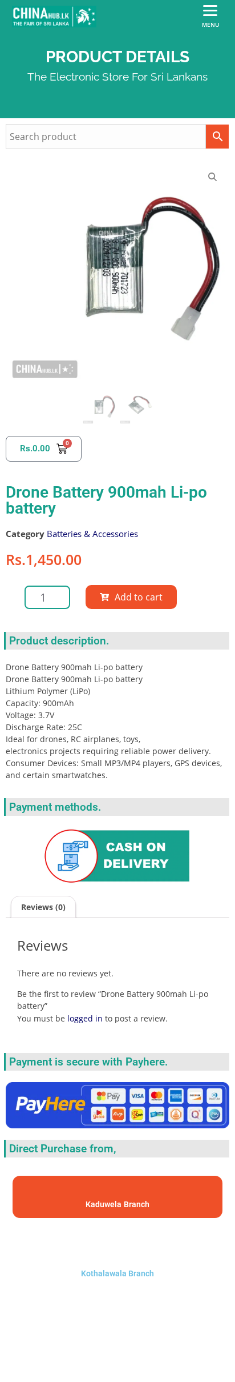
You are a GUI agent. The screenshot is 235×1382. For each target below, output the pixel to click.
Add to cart (139, 597)
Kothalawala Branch (117, 1273)
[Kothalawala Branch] (117, 1245)
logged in (85, 1018)
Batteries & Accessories (92, 533)
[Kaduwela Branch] (118, 1191)
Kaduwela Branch (117, 1204)
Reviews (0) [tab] (43, 907)
